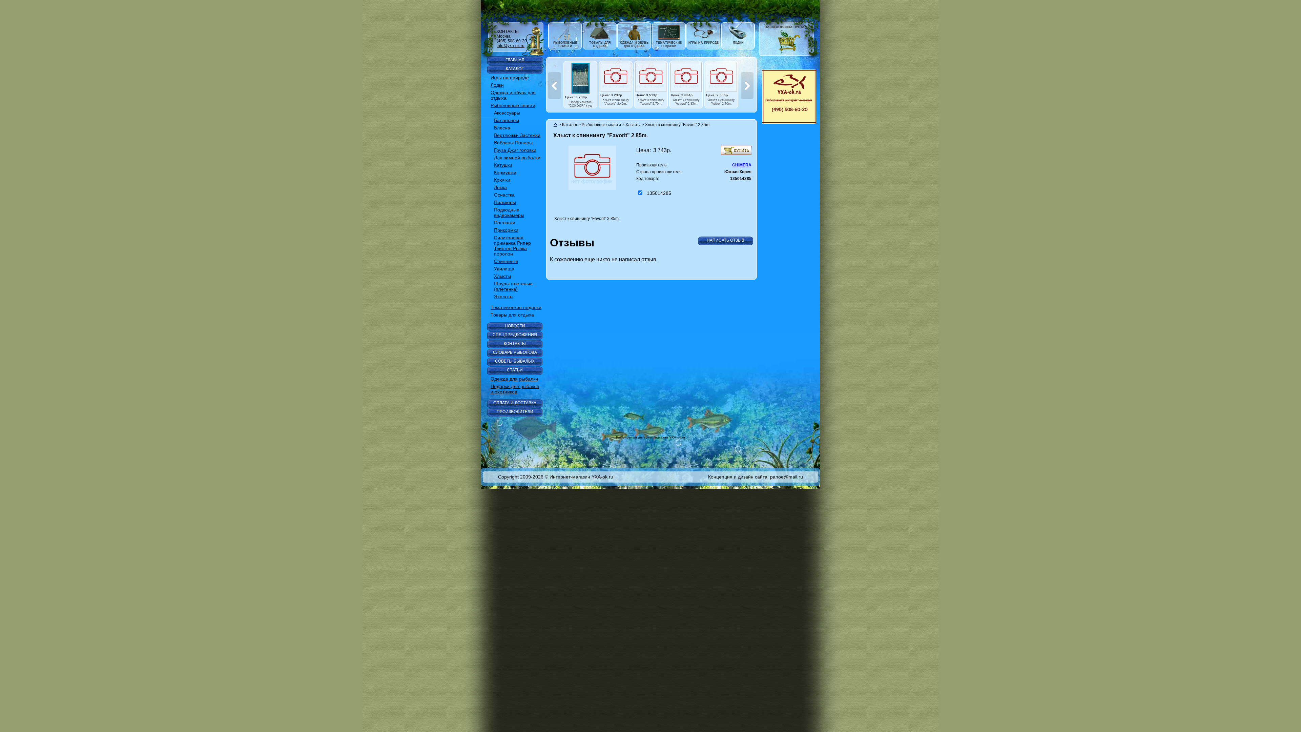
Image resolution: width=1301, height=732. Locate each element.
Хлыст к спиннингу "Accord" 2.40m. (615, 101)
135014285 (659, 193)
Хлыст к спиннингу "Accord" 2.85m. (686, 101)
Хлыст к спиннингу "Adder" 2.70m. (721, 101)
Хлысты (633, 124)
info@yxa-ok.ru (510, 45)
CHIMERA (741, 165)
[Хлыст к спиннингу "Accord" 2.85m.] (686, 77)
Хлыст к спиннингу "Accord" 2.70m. (651, 101)
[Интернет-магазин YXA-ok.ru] (789, 96)
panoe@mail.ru (786, 477)
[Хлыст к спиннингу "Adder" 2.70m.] (721, 77)
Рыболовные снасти (601, 124)
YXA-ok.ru (602, 477)
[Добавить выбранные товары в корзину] (736, 150)
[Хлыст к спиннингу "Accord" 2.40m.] (616, 77)
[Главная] (555, 124)
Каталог (569, 124)
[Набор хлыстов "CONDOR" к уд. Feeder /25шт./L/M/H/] (580, 78)
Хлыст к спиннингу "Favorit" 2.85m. (677, 124)
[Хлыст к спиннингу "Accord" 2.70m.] (651, 77)
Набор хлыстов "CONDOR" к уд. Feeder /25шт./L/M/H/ (580, 105)
